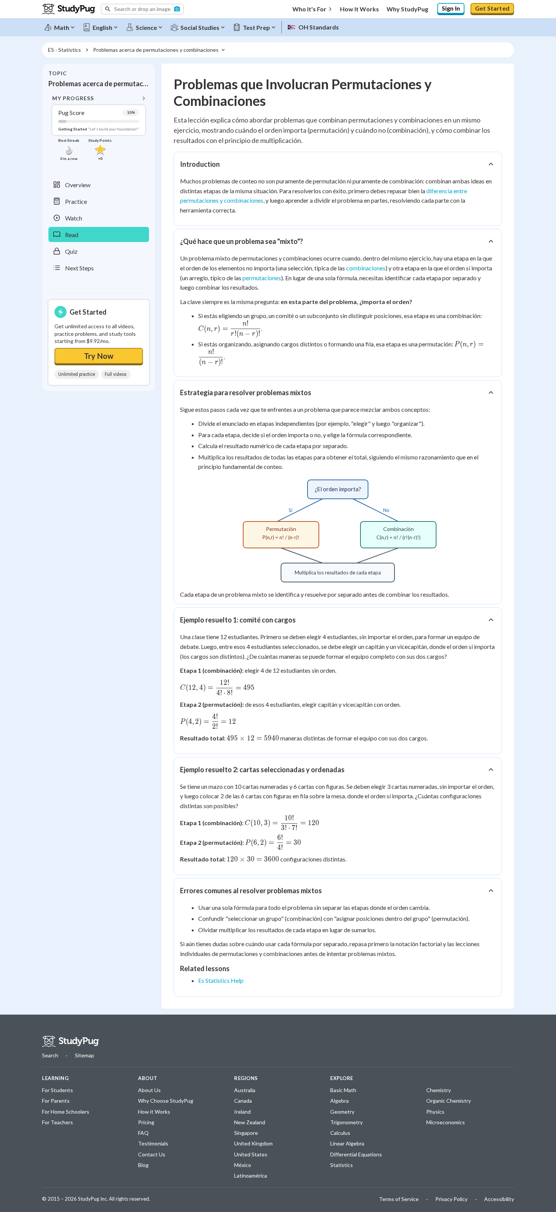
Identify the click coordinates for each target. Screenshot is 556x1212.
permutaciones (261, 277)
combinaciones (365, 268)
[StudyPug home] (70, 1041)
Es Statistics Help (221, 980)
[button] (142, 9)
